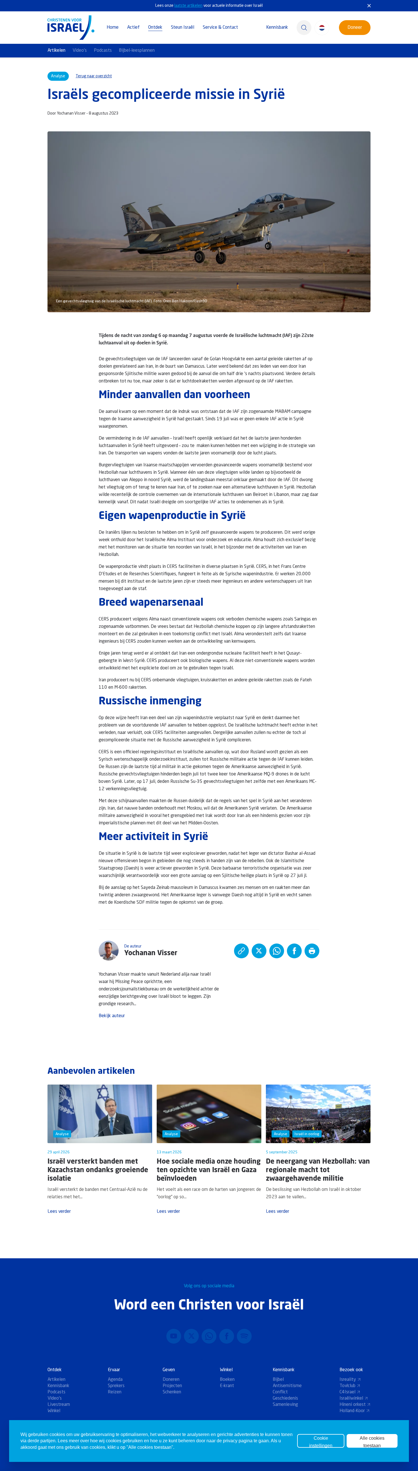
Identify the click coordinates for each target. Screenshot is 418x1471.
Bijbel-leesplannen (137, 50)
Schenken (172, 1392)
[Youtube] (173, 1336)
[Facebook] (226, 1336)
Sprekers (116, 1386)
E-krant (227, 1386)
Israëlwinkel (351, 1398)
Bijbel (278, 1379)
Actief (133, 27)
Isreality (348, 1379)
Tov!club (347, 1386)
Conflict (280, 1392)
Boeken (227, 1379)
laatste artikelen (188, 6)
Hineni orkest (353, 1404)
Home (113, 27)
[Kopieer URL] (241, 951)
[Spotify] (244, 1336)
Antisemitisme (287, 1386)
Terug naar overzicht (94, 76)
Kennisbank (277, 27)
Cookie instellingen (320, 1442)
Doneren (171, 1379)
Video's (80, 50)
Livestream (58, 1404)
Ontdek (155, 27)
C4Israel (347, 1392)
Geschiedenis (285, 1398)
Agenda (115, 1379)
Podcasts (103, 50)
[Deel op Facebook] (294, 951)
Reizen (114, 1392)
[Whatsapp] (209, 1336)
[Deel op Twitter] (259, 951)
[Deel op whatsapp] (276, 951)
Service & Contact (220, 27)
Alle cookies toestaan (372, 1442)
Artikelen (56, 50)
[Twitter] (191, 1336)
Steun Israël (182, 27)
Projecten (172, 1386)
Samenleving (285, 1404)
